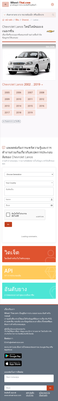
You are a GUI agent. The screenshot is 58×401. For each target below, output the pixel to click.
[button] (29, 14)
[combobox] (29, 183)
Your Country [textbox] (11, 183)
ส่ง (50, 388)
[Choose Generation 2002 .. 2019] (29, 174)
